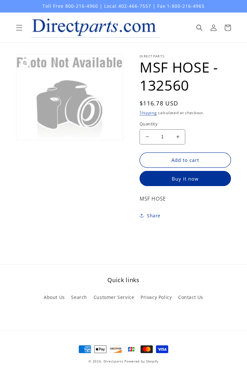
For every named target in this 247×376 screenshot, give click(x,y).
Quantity (149, 124)
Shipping (148, 112)
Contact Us (190, 297)
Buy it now (185, 178)
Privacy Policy (156, 297)
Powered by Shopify (141, 361)
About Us (54, 297)
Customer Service (114, 297)
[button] (19, 28)
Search (79, 297)
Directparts (114, 361)
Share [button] (153, 216)
